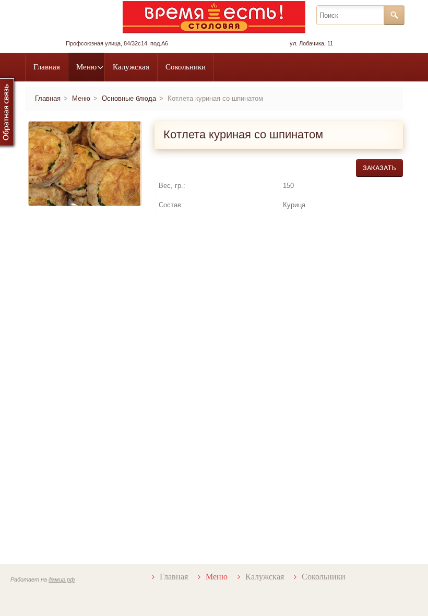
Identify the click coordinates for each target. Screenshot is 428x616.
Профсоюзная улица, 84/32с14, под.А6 (117, 43)
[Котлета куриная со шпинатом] (131, 196)
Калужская (131, 67)
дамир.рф (62, 579)
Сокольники (185, 67)
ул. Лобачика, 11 (311, 43)
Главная (46, 67)
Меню (86, 67)
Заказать (379, 168)
